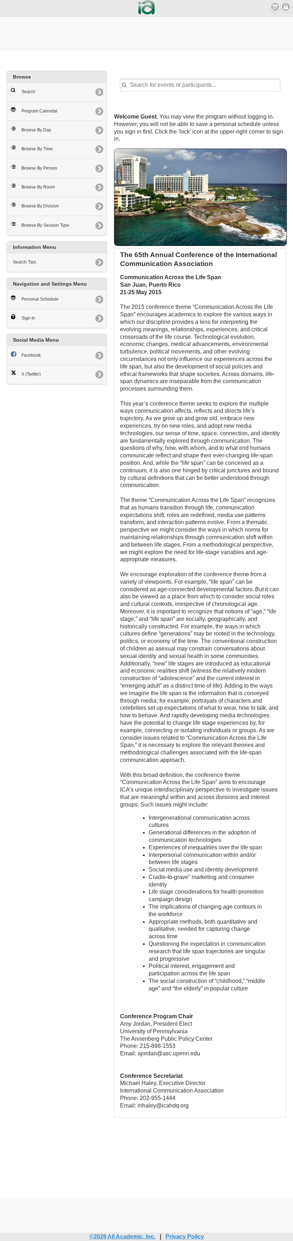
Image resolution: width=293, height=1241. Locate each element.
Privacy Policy (184, 1237)
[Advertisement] (146, 33)
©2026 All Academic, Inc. (122, 1237)
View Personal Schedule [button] (275, 6)
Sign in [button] (285, 6)
